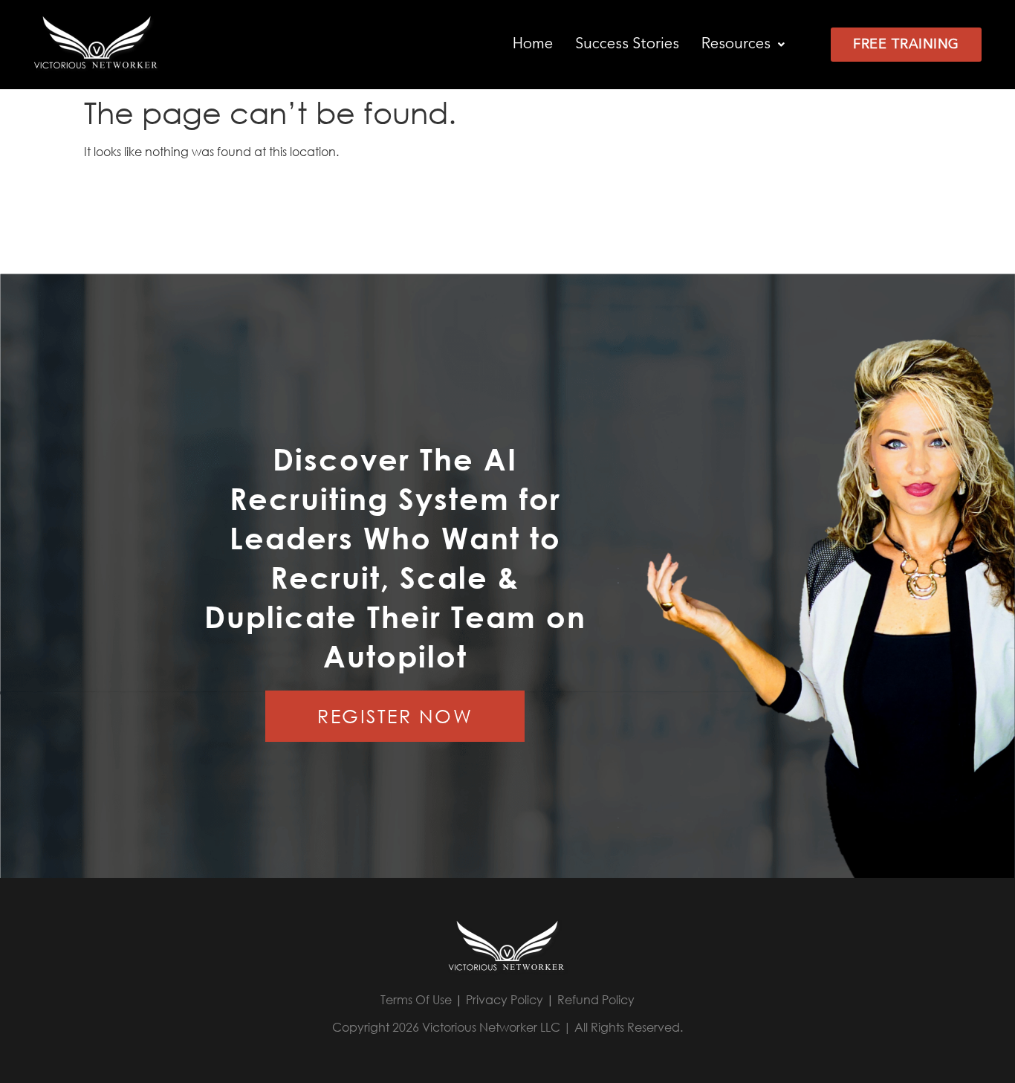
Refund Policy (596, 999)
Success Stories (627, 44)
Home (533, 44)
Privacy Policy (504, 999)
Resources (736, 44)
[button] (743, 44)
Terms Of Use (416, 999)
